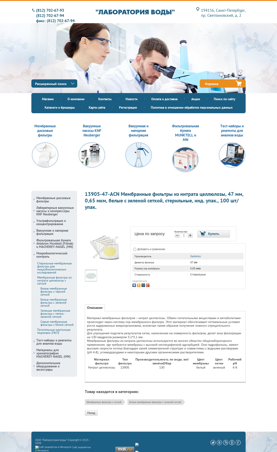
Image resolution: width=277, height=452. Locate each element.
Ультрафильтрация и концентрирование (51, 222)
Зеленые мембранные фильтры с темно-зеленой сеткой (55, 314)
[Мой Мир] (144, 284)
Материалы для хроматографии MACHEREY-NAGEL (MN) (53, 353)
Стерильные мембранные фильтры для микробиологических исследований (54, 267)
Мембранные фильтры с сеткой (104, 402)
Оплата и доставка (164, 99)
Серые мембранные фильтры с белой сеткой (57, 323)
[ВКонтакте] (134, 284)
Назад (91, 412)
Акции (195, 99)
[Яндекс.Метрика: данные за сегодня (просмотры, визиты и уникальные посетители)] (148, 445)
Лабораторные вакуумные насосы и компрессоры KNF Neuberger (55, 211)
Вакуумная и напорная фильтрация (52, 232)
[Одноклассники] (139, 284)
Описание (95, 308)
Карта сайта (97, 107)
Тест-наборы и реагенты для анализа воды (54, 342)
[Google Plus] (148, 284)
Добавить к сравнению (151, 249)
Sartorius (195, 256)
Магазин (48, 99)
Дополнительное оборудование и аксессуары (48, 366)
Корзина (211, 84)
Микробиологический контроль (51, 255)
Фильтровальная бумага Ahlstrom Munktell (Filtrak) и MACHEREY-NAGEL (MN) (54, 243)
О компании (76, 99)
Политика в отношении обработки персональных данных (192, 107)
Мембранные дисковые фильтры (53, 199)
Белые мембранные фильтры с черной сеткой (53, 291)
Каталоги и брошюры (60, 107)
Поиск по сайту (224, 99)
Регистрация (128, 107)
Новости (131, 99)
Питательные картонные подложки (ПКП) (53, 331)
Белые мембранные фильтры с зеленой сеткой (155, 402)
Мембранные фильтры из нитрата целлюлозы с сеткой (54, 280)
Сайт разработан (81, 447)
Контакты (105, 99)
